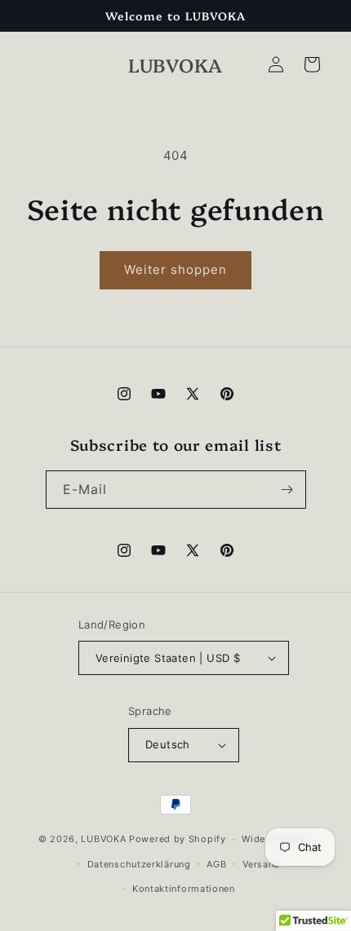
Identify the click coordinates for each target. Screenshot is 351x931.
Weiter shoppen (175, 269)
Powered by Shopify (177, 839)
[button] (312, 64)
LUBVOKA (103, 839)
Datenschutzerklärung (139, 864)
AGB (216, 864)
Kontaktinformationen (183, 888)
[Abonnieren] (287, 489)
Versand (261, 864)
